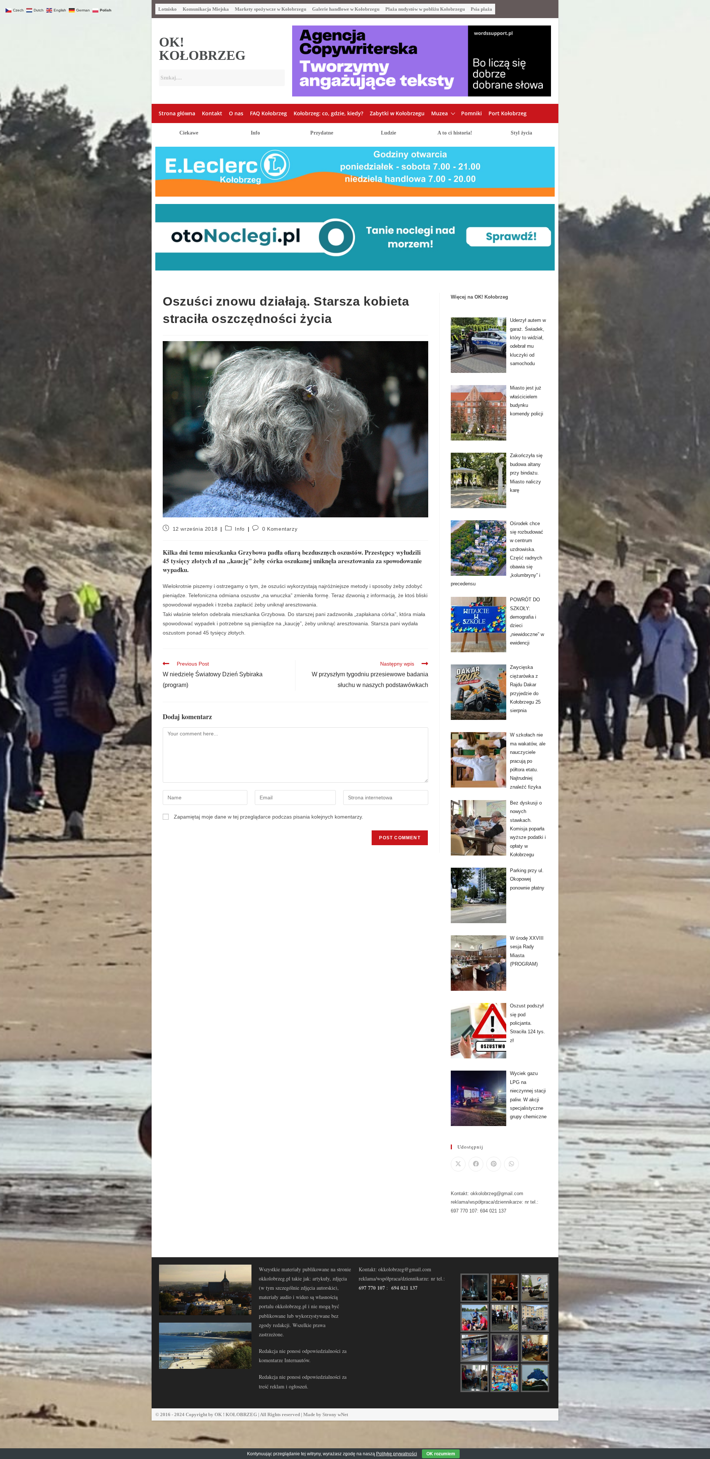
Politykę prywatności (396, 1453)
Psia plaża (481, 9)
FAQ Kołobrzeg (268, 113)
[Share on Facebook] (476, 1164)
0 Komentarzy (279, 529)
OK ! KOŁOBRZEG (235, 1414)
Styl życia (521, 133)
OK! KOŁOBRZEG (202, 49)
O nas (236, 113)
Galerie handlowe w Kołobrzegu (345, 9)
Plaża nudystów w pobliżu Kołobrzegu (425, 9)
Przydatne (321, 133)
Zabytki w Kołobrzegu (397, 113)
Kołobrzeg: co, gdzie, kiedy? (328, 113)
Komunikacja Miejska (206, 9)
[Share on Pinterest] (493, 1164)
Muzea (439, 113)
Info (255, 133)
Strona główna (177, 113)
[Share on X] (458, 1164)
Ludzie (388, 133)
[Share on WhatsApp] (511, 1164)
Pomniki (471, 113)
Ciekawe (188, 133)
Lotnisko (167, 9)
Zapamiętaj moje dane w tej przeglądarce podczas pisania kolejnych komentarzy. (268, 817)
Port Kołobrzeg (507, 113)
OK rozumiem (440, 1453)
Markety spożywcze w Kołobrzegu (270, 9)
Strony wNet (335, 1414)
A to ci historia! (454, 133)
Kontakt (212, 113)
